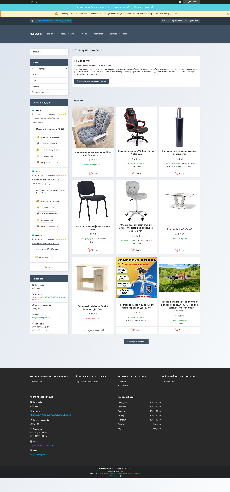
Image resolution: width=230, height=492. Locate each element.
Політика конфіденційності (129, 473)
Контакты (98, 34)
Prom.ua (128, 468)
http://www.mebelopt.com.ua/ (42, 445)
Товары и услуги (67, 34)
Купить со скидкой (143, 7)
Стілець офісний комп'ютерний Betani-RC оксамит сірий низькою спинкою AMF (136, 228)
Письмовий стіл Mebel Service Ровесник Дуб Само (93, 308)
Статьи (35, 75)
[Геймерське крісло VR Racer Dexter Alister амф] (136, 127)
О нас (84, 34)
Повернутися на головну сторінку (92, 81)
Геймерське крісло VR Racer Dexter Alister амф (136, 152)
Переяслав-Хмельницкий (87, 382)
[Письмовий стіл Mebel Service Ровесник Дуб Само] (93, 277)
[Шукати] (65, 52)
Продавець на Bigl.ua (115, 471)
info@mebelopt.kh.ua (41, 318)
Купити (95, 173)
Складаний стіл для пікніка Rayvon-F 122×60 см (50, 191)
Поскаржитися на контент (108, 473)
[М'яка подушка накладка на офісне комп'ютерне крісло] (93, 127)
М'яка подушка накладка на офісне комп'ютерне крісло (93, 153)
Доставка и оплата (118, 34)
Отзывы (35, 86)
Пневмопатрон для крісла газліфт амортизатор (179, 152)
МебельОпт (169, 382)
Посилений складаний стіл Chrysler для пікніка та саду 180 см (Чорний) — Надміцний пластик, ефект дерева (179, 306)
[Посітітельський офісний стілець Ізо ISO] (93, 201)
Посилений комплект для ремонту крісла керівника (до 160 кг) (136, 306)
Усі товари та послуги (135, 342)
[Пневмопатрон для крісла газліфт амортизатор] (179, 127)
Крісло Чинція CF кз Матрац (46, 249)
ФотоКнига (37, 382)
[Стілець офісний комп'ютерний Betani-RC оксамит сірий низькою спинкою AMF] (136, 201)
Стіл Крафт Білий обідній (179, 229)
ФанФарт (124, 385)
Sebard (123, 382)
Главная (49, 34)
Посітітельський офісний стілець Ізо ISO (93, 228)
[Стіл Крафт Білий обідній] (179, 201)
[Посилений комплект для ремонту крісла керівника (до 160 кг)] (136, 277)
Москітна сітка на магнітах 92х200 (50, 129)
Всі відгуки (49, 267)
